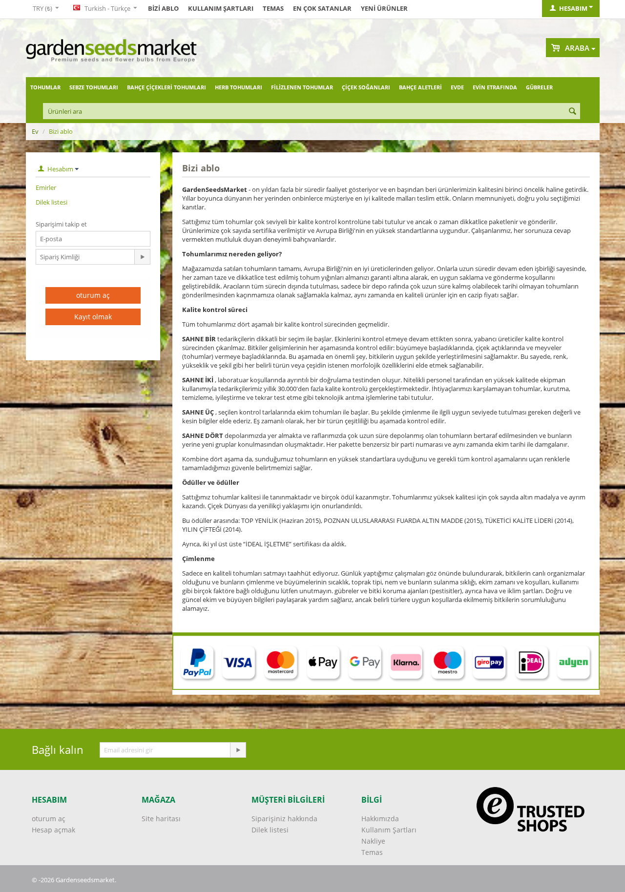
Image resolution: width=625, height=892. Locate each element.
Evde (457, 87)
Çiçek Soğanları (366, 87)
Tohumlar (45, 87)
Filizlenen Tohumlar (302, 87)
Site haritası (161, 818)
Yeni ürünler (384, 8)
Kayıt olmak (93, 316)
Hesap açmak (53, 829)
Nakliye (373, 841)
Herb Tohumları (238, 87)
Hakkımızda (380, 818)
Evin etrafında (495, 87)
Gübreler (539, 87)
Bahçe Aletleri (420, 87)
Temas (273, 8)
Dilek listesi (51, 202)
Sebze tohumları (93, 87)
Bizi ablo (163, 8)
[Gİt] (142, 256)
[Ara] (573, 111)
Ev (35, 131)
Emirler (46, 187)
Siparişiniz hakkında (284, 818)
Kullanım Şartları (220, 8)
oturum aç (93, 295)
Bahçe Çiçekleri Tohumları (166, 87)
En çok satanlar (322, 8)
